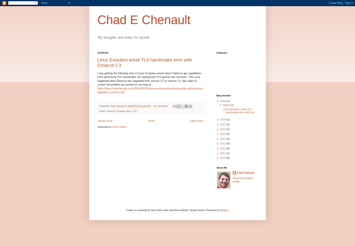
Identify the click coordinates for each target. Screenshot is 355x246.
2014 (223, 138)
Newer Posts (105, 121)
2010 (223, 158)
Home (151, 121)
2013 (223, 143)
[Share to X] (183, 106)
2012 (223, 148)
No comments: (161, 106)
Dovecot (111, 111)
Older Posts (196, 121)
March (227, 105)
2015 (223, 134)
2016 (223, 129)
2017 (223, 124)
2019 (223, 101)
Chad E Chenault (144, 20)
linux (129, 111)
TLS (135, 111)
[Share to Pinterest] (190, 106)
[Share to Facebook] (186, 106)
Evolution (121, 111)
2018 (223, 119)
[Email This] (175, 106)
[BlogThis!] (179, 106)
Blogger (224, 210)
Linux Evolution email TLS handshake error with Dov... (239, 111)
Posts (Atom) (120, 127)
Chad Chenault (245, 172)
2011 (223, 153)
